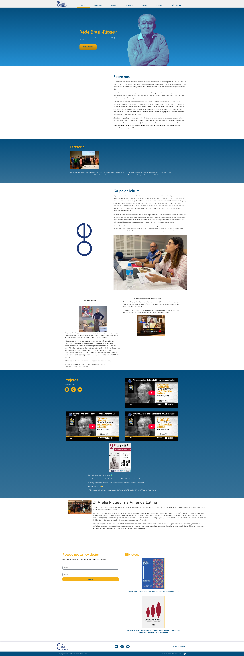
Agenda (113, 5)
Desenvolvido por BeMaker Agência (172, 654)
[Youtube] (180, 5)
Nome (64, 564)
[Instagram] (176, 5)
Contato (159, 5)
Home (83, 5)
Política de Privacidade (179, 646)
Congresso (98, 5)
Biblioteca (129, 5)
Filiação (144, 5)
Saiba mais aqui (70, 384)
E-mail (64, 571)
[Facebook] (173, 5)
